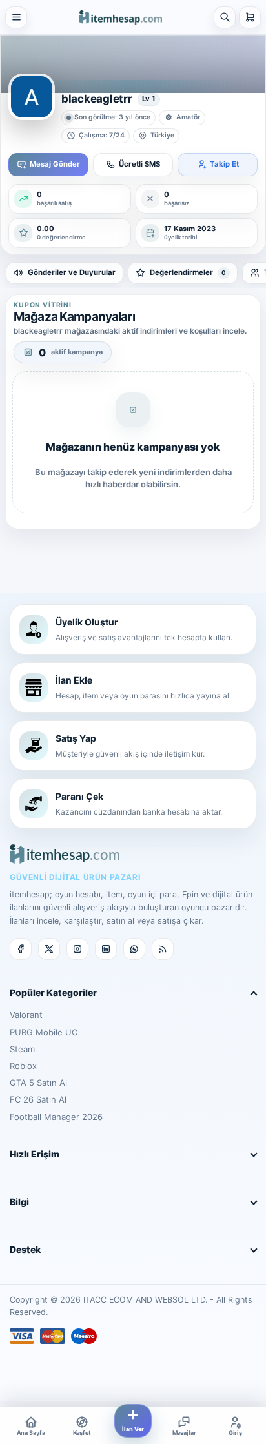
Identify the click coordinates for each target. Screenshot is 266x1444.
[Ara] (225, 17)
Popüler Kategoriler (53, 992)
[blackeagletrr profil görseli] (31, 97)
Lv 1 (149, 98)
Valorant (26, 1015)
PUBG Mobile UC (43, 1032)
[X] (49, 949)
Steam (22, 1049)
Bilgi (19, 1201)
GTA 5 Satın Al (38, 1082)
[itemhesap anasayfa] (120, 17)
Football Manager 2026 (56, 1117)
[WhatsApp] (134, 949)
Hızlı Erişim (34, 1153)
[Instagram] (77, 949)
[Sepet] (250, 17)
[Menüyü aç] (16, 17)
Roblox (23, 1066)
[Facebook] (21, 949)
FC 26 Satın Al (38, 1099)
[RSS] (163, 949)
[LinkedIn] (106, 949)
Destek (25, 1249)
